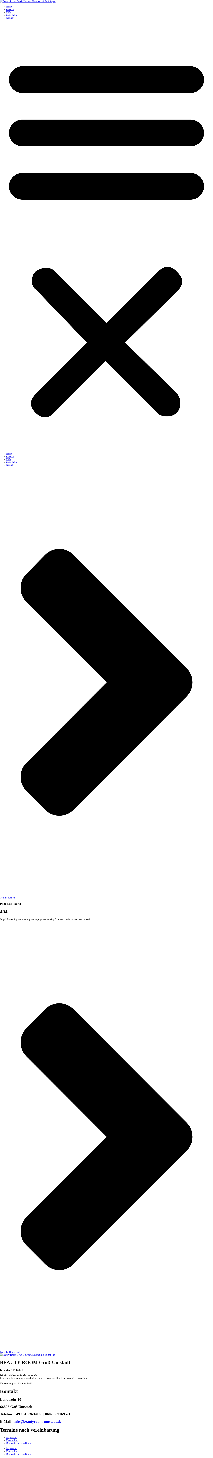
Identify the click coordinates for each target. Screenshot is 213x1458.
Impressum (11, 1437)
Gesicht (10, 9)
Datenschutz (12, 1440)
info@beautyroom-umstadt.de (37, 1421)
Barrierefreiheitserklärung (18, 1443)
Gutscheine (11, 15)
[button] (106, 236)
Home (9, 6)
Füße (8, 12)
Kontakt (10, 18)
